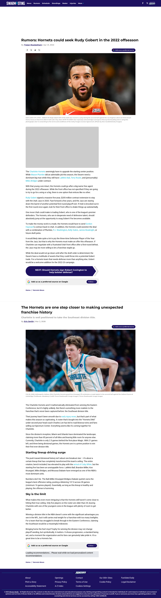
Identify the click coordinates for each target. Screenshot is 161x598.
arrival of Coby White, (82, 464)
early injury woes (68, 416)
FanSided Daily (127, 578)
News (29, 3)
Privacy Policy (61, 582)
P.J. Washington (60, 230)
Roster (65, 3)
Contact (79, 578)
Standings (56, 3)
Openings (59, 578)
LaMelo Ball (65, 178)
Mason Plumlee (38, 174)
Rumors (37, 3)
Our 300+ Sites (105, 578)
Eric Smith (29, 321)
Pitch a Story (30, 582)
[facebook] (142, 3)
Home (28, 290)
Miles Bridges (32, 181)
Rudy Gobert (31, 197)
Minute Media (14, 592)
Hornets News (38, 290)
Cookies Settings (83, 586)
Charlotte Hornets (37, 171)
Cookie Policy (105, 582)
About (28, 578)
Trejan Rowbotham (33, 45)
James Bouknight (86, 230)
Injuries (73, 3)
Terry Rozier (76, 178)
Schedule (46, 3)
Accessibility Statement (35, 586)
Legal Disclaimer (128, 582)
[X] (147, 3)
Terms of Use (82, 582)
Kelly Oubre (73, 230)
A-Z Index (59, 586)
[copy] (39, 50)
